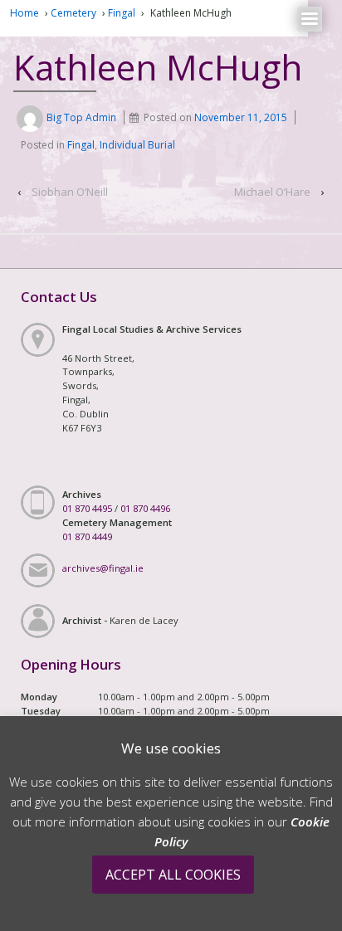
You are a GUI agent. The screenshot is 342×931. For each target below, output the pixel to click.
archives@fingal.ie (103, 568)
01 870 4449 (87, 536)
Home (24, 13)
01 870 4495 (87, 508)
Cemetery (73, 13)
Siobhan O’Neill (70, 191)
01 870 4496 (145, 508)
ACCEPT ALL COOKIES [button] (173, 874)
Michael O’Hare (272, 191)
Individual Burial (137, 145)
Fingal (121, 13)
